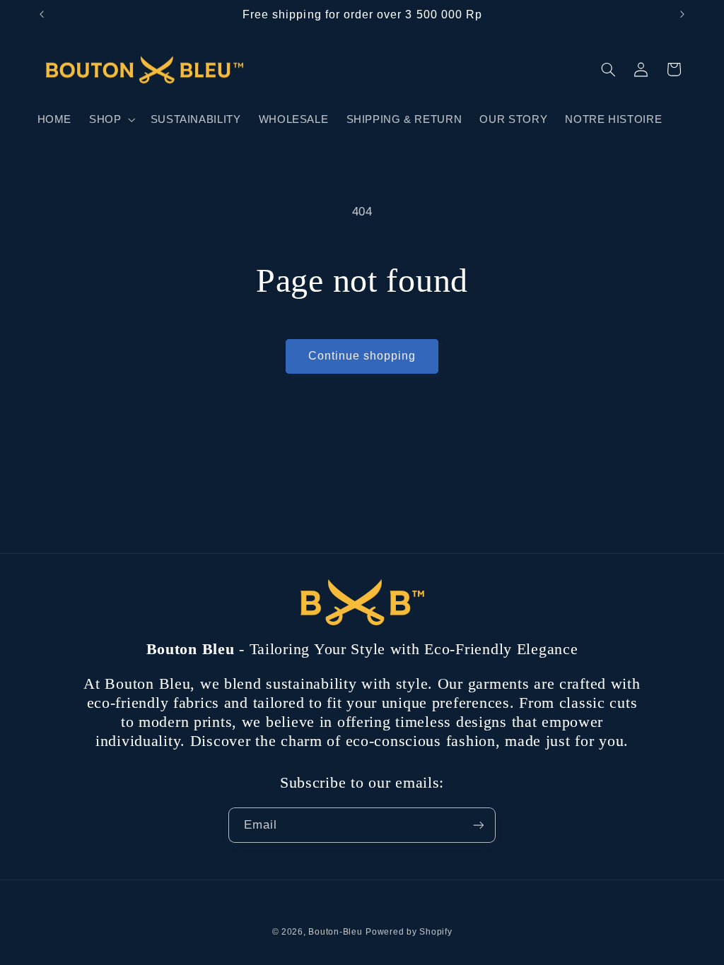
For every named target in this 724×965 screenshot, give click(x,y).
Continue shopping (362, 356)
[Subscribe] (478, 824)
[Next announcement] (682, 14)
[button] (111, 119)
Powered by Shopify (409, 932)
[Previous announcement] (41, 14)
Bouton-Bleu (335, 932)
